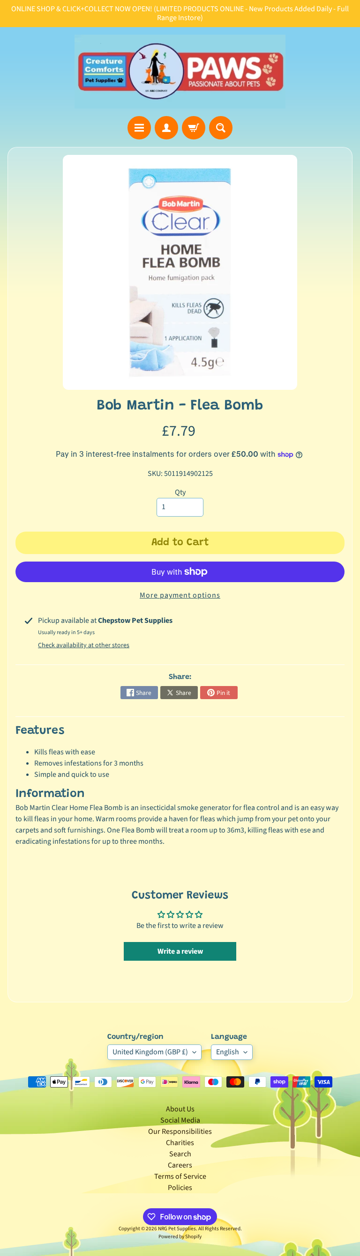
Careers (180, 1165)
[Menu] (139, 127)
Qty (180, 492)
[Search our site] (220, 127)
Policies (180, 1188)
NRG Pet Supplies (177, 1228)
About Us (180, 1109)
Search (180, 1154)
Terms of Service (180, 1176)
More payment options (180, 595)
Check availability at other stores (83, 645)
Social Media (180, 1120)
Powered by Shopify (180, 1236)
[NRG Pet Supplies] (180, 72)
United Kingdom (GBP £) (150, 1052)
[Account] (166, 127)
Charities (180, 1143)
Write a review (180, 951)
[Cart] (193, 127)
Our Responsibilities (180, 1131)
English (227, 1052)
